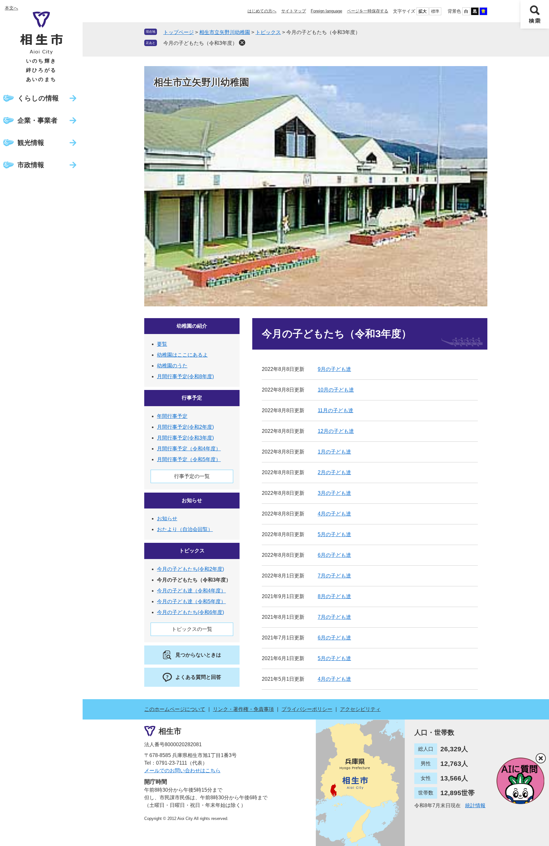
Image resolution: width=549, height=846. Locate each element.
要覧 (162, 344)
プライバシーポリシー (306, 709)
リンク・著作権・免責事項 (243, 709)
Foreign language (326, 11)
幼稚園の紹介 (192, 326)
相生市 (170, 731)
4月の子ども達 (334, 513)
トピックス (268, 32)
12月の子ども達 (336, 431)
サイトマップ (293, 11)
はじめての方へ (261, 11)
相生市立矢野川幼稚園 (224, 32)
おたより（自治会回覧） (185, 529)
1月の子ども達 (334, 451)
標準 (435, 11)
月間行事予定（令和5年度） (189, 459)
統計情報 (475, 805)
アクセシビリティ (360, 709)
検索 (534, 14)
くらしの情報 (38, 98)
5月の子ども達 (334, 534)
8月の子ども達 (334, 596)
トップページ (178, 32)
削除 (242, 42)
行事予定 (192, 397)
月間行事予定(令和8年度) (185, 376)
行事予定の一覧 (192, 476)
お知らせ (192, 500)
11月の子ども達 (335, 410)
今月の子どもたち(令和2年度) (190, 569)
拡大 (422, 11)
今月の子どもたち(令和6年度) (190, 612)
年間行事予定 (172, 416)
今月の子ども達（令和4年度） (191, 590)
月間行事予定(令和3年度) (185, 437)
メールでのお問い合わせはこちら (182, 770)
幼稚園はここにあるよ (182, 355)
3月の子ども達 (334, 493)
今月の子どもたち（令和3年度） (200, 43)
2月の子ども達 (334, 472)
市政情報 (30, 164)
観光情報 (30, 142)
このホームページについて (174, 709)
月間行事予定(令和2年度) (185, 427)
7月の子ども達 (334, 575)
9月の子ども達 (334, 369)
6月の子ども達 (334, 555)
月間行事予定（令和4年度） (189, 448)
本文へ (11, 7)
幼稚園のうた (172, 365)
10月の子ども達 (336, 389)
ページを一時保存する (367, 11)
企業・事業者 (37, 120)
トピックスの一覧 (192, 629)
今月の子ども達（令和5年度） (191, 601)
